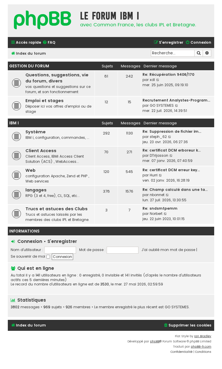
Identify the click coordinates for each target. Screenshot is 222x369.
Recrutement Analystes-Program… (176, 100)
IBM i (14, 123)
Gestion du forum (29, 66)
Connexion (29, 241)
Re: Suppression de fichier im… (172, 131)
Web (30, 170)
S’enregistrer (62, 241)
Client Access (40, 151)
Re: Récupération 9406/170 (168, 74)
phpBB (155, 341)
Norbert (156, 213)
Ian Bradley (202, 336)
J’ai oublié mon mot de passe (168, 249)
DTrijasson (159, 155)
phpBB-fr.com (201, 346)
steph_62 (158, 136)
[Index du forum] (42, 21)
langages (36, 190)
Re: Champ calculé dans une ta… (175, 189)
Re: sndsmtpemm (160, 208)
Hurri (154, 175)
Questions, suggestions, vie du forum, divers (56, 78)
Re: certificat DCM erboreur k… (172, 150)
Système (35, 132)
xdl (152, 79)
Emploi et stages (44, 101)
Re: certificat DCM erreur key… (171, 169)
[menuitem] (48, 43)
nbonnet (157, 194)
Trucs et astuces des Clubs (56, 209)
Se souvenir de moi (28, 256)
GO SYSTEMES (162, 105)
